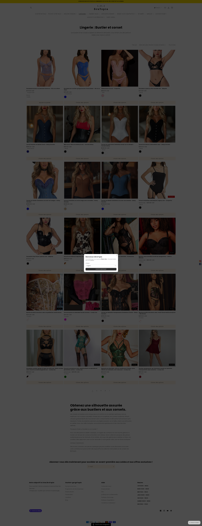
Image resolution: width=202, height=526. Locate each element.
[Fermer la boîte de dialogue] (117, 255)
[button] (101, 265)
